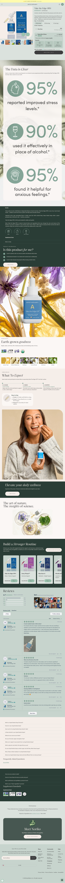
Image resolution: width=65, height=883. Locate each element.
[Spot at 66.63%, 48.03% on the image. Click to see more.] (39, 521)
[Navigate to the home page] (32, 4)
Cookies (55, 872)
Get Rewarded (50, 851)
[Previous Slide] (23, 34)
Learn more (57, 49)
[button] (40, 10)
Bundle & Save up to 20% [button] (53, 549)
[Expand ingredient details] (8, 359)
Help (59, 849)
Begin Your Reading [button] (32, 836)
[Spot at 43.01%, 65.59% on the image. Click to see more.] (29, 526)
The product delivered (40, 38)
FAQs (59, 851)
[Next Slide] (28, 34)
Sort (50, 618)
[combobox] (49, 38)
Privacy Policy (41, 872)
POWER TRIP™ (26, 1)
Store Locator (59, 857)
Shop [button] (39, 849)
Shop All (40, 851)
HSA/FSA (40, 861)
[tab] (2, 42)
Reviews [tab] (6, 610)
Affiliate (49, 865)
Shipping (60, 859)
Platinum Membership (50, 854)
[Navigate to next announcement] (64, 1)
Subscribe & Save (42, 34)
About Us (49, 868)
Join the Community (49, 858)
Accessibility (60, 872)
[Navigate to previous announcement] (1, 1)
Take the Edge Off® (11, 627)
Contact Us (60, 854)
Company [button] (49, 861)
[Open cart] (59, 4)
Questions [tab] (14, 610)
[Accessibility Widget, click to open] (2, 880)
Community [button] (50, 849)
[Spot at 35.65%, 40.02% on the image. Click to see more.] (26, 519)
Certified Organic (36, 813)
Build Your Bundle (40, 854)
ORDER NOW (39, 1)
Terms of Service (49, 872)
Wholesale (49, 863)
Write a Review (57, 614)
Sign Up (33, 857)
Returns (59, 862)
